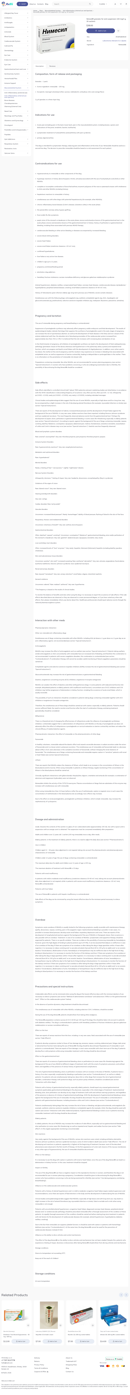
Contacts (40, 4)
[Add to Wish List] (118, 30)
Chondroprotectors (11, 103)
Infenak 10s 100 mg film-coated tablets (112, 1334)
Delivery (37, 1358)
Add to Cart (102, 31)
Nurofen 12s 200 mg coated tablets (79, 1334)
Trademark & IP (71, 1361)
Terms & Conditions (41, 1368)
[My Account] (115, 4)
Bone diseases (9, 100)
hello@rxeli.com (6, 1363)
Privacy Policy (39, 1364)
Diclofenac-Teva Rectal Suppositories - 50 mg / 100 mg (16, 1335)
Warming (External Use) (12, 106)
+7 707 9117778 (8, 1360)
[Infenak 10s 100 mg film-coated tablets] (113, 1315)
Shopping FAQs (71, 1364)
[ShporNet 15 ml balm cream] (49, 1315)
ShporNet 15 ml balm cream (44, 1334)
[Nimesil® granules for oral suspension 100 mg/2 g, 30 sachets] (59, 38)
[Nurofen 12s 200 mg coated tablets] (81, 1315)
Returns (37, 1361)
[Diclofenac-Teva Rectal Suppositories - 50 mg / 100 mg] (16, 1315)
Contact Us (70, 1371)
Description (40, 66)
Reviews (52, 66)
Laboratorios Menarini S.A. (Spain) (114, 41)
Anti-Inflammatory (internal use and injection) (15, 96)
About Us (69, 1358)
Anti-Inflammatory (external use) (15, 93)
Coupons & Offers (40, 1371)
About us (32, 4)
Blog (46, 4)
